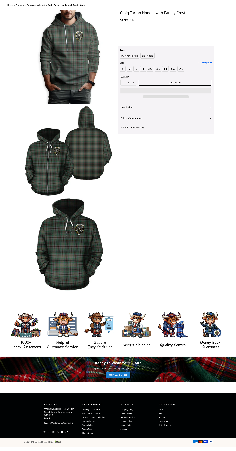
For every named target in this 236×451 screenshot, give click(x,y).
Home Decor (87, 433)
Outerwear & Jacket (36, 5)
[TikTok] (66, 432)
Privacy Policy (126, 413)
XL (143, 68)
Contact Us (163, 421)
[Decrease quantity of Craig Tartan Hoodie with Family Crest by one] (123, 83)
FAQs (161, 409)
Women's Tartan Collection (93, 417)
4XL (165, 68)
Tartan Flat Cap (88, 421)
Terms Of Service (127, 417)
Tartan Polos (87, 425)
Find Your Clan (118, 375)
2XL (150, 68)
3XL (158, 68)
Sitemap (123, 429)
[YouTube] (62, 432)
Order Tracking (165, 425)
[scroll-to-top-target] (231, 437)
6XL (181, 68)
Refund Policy (126, 421)
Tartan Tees (87, 429)
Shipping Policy (126, 409)
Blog (160, 413)
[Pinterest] (44, 432)
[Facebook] (49, 432)
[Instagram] (53, 432)
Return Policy (126, 425)
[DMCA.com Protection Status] (58, 441)
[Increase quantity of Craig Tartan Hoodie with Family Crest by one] (133, 83)
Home (10, 5)
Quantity (124, 76)
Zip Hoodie (147, 55)
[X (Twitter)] (58, 432)
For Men (20, 5)
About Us (162, 417)
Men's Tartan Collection (92, 413)
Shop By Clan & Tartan (91, 409)
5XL (173, 68)
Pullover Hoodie (129, 55)
